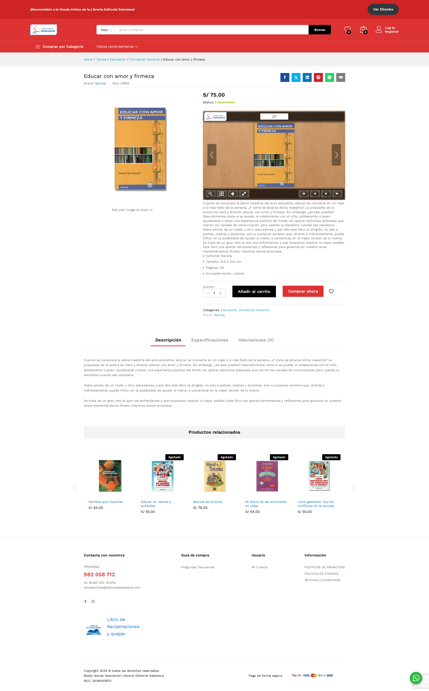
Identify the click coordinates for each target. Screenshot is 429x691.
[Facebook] (85, 601)
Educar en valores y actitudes (156, 504)
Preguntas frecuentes (197, 567)
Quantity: (209, 286)
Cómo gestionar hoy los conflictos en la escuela (316, 504)
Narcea (100, 83)
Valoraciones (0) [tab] (256, 340)
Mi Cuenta (259, 567)
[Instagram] (93, 602)
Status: (208, 102)
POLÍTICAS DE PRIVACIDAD (325, 567)
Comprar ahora (303, 291)
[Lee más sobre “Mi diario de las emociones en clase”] (256, 494)
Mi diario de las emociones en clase (265, 504)
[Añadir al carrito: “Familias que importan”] (99, 494)
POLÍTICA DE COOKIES (321, 573)
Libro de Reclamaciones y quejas (123, 626)
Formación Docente (254, 310)
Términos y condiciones (322, 580)
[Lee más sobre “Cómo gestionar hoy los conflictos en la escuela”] (308, 494)
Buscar (319, 29)
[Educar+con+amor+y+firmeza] (296, 77)
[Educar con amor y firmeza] (284, 77)
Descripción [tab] (168, 340)
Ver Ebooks (383, 9)
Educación (229, 310)
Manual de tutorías (207, 502)
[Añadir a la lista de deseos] (332, 291)
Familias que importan (105, 502)
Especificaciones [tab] (209, 340)
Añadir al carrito (254, 291)
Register (392, 31)
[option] (110, 485)
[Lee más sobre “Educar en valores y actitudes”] (151, 494)
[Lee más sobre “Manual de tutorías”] (203, 494)
